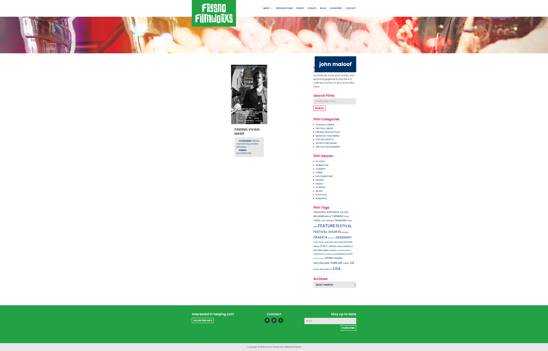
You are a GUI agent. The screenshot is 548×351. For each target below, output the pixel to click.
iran (341, 242)
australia (332, 212)
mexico (348, 246)
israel (316, 246)
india (336, 242)
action (320, 161)
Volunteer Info (202, 320)
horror (320, 187)
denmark (340, 220)
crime (319, 172)
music (319, 191)
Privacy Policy (293, 347)
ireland (348, 242)
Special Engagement (328, 146)
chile (346, 216)
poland (327, 254)
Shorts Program (326, 143)
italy (324, 246)
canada (337, 216)
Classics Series (325, 124)
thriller (336, 263)
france (320, 237)
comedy (321, 168)
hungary (329, 242)
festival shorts (327, 232)
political (321, 194)
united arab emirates (322, 269)
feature (326, 226)
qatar (334, 254)
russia (342, 254)
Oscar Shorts (325, 139)
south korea (319, 258)
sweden (337, 258)
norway (333, 250)
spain (329, 258)
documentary (244, 153)
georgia (331, 238)
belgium (318, 216)
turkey (346, 263)
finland (345, 232)
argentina (319, 212)
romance (321, 198)
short (349, 254)
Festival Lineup (324, 128)
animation (322, 165)
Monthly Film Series (328, 135)
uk (352, 263)
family (319, 183)
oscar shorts (344, 250)
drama (320, 180)
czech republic (327, 221)
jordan (340, 246)
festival (344, 226)
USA (337, 268)
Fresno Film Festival (328, 132)
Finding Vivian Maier (246, 131)
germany (344, 237)
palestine (318, 254)
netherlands (321, 250)
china (316, 220)
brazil (328, 216)
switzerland (321, 263)
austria (344, 212)
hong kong (318, 242)
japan (332, 246)
